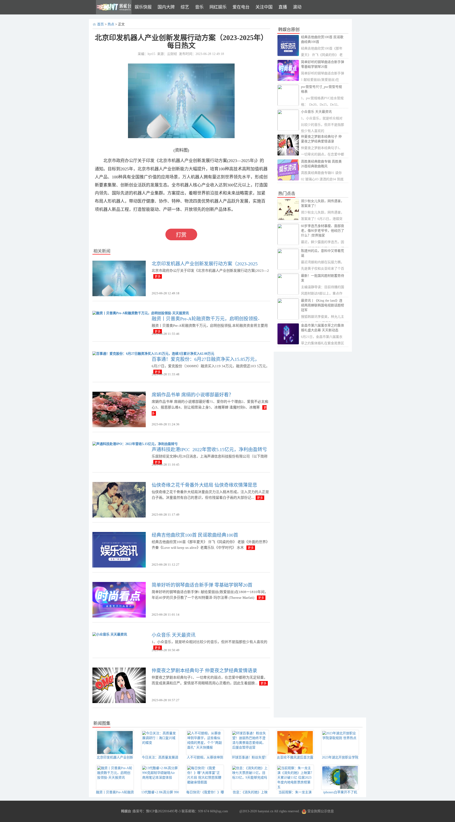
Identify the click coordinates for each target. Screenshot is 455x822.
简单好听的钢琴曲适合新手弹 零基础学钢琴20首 (202, 585)
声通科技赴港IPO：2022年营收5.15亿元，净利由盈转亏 (209, 449)
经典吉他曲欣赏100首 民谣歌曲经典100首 (195, 535)
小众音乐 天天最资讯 (174, 635)
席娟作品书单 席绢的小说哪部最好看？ (192, 394)
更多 (158, 276)
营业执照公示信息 (320, 811)
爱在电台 (241, 7)
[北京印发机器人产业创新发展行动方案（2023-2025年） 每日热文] (119, 278)
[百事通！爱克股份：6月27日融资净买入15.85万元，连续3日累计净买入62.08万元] (153, 353)
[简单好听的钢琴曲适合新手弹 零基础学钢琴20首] (119, 599)
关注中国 (264, 7)
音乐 (199, 7)
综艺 (185, 7)
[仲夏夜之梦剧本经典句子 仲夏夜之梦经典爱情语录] (119, 685)
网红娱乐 (218, 7)
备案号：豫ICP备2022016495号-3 (157, 811)
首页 (100, 24)
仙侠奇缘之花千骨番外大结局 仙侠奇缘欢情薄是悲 (204, 485)
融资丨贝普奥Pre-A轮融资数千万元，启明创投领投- (205, 318)
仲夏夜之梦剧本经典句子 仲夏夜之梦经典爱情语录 (204, 670)
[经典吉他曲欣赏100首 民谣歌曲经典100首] (119, 549)
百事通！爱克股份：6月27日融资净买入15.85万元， (205, 359)
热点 (111, 24)
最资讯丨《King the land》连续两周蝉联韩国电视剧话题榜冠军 (322, 305)
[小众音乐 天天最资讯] (109, 634)
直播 (282, 7)
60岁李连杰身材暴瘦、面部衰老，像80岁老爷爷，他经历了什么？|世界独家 (322, 230)
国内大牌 (166, 7)
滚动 (297, 7)
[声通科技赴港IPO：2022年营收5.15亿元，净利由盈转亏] (135, 444)
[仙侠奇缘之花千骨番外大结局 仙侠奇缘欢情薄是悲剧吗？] (119, 499)
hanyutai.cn (265, 811)
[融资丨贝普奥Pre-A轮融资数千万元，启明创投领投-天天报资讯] (140, 313)
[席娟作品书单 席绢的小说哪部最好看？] (119, 409)
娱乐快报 (143, 7)
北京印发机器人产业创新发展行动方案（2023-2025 (205, 263)
